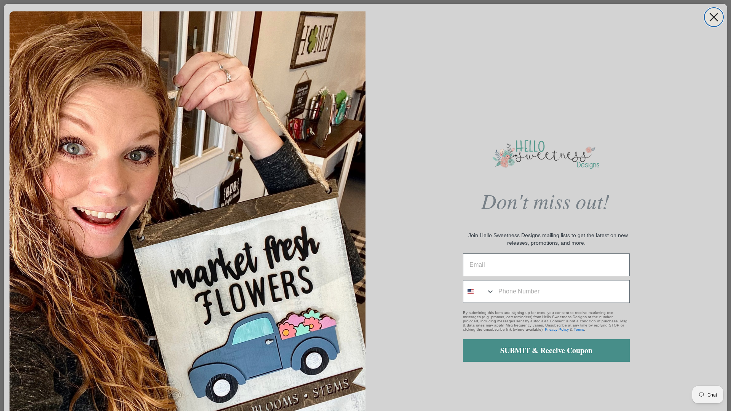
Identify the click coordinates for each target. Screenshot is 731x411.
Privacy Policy (557, 329)
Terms (579, 329)
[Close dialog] (713, 17)
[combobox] (479, 291)
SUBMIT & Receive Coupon (546, 350)
